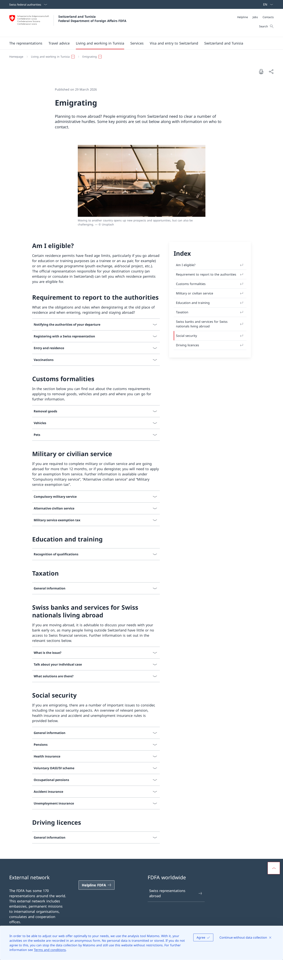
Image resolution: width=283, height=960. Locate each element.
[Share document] (271, 71)
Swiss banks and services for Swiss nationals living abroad (202, 323)
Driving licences (187, 345)
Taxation (182, 312)
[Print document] (261, 71)
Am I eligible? (185, 265)
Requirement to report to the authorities (206, 274)
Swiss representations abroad (167, 893)
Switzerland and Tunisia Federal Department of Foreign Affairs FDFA (92, 18)
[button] (25, 43)
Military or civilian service (194, 293)
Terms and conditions (50, 950)
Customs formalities (191, 284)
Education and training (193, 303)
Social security (186, 336)
